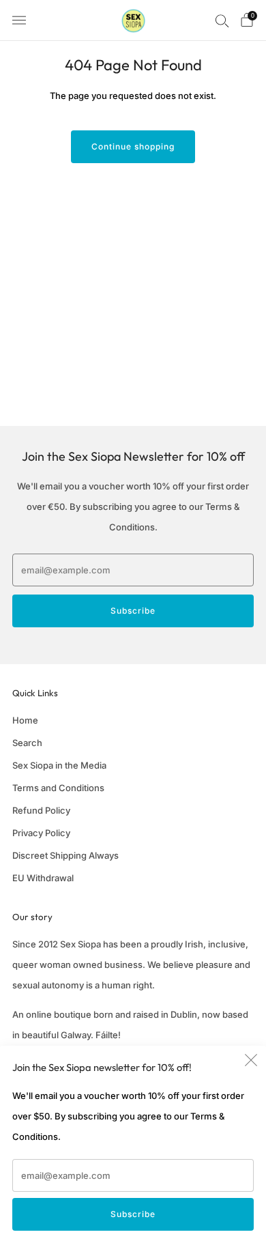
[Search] (222, 20)
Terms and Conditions (58, 787)
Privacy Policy (41, 832)
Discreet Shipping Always (65, 855)
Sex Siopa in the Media (59, 765)
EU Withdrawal (43, 877)
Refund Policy (41, 810)
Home (25, 720)
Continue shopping (133, 146)
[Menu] (19, 20)
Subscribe (133, 1214)
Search (27, 742)
